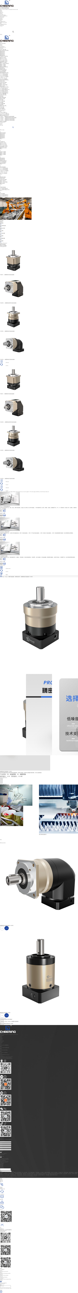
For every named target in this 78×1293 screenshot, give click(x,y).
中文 (1, 129)
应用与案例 (2, 108)
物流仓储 (1, 1164)
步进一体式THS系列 (3, 60)
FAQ (1, 23)
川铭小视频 (2, 107)
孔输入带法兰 (2, 81)
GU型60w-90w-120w (3, 77)
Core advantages (2, 46)
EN (1, 34)
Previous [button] (5, 626)
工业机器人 (2, 1163)
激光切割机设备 (3, 97)
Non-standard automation (4, 1158)
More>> (1, 138)
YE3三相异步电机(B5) (4, 88)
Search (1, 124)
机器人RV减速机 (2, 63)
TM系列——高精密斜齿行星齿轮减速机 (7, 116)
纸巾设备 (1, 99)
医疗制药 (1, 1165)
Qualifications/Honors (3, 15)
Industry (1, 19)
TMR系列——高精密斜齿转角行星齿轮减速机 (8, 117)
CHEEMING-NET (9, 1177)
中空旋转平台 (2, 56)
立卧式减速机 (2, 90)
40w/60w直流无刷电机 (4, 75)
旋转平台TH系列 (3, 57)
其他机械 (1, 1166)
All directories (8, 568)
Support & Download (3, 114)
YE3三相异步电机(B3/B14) (4, 89)
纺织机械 (1, 96)
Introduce (1, 12)
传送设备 (1, 102)
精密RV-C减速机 (3, 154)
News (1, 20)
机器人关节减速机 (3, 121)
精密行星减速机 (2, 50)
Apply (7, 574)
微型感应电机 (2, 68)
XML (1, 1177)
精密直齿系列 (2, 135)
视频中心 (1, 105)
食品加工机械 (2, 98)
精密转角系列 (2, 54)
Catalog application (2, 122)
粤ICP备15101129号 (33, 1176)
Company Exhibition (3, 24)
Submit (13, 1171)
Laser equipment (3, 1160)
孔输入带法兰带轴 (3, 82)
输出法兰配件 (2, 86)
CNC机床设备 (2, 101)
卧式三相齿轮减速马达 (4, 196)
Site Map (1, 125)
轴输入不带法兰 (3, 83)
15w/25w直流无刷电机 (4, 74)
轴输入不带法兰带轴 (3, 84)
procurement (2, 1154)
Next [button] (72, 626)
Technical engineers (3, 1153)
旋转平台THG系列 (3, 58)
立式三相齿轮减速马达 (4, 91)
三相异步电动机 (2, 87)
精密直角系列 (2, 55)
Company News (2, 21)
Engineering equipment (4, 1162)
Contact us (1, 17)
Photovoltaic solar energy (4, 1161)
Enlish (3, 129)
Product (1, 18)
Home (1, 10)
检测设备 (1, 104)
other (1, 1155)
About (1, 11)
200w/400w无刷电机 (3, 173)
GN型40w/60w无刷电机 (4, 76)
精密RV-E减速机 (3, 64)
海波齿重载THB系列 (3, 61)
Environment (2, 16)
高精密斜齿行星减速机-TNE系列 (27, 576)
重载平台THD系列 (3, 62)
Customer (1, 14)
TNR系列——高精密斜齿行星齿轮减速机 (7, 120)
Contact (1, 123)
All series (7, 362)
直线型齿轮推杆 (3, 71)
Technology (2, 25)
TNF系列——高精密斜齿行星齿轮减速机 (7, 118)
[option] (39, 618)
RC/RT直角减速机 (3, 70)
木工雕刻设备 (2, 103)
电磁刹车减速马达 (3, 69)
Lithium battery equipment (4, 1159)
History (1, 13)
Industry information (3, 22)
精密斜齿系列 (2, 51)
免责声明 (4, 1177)
